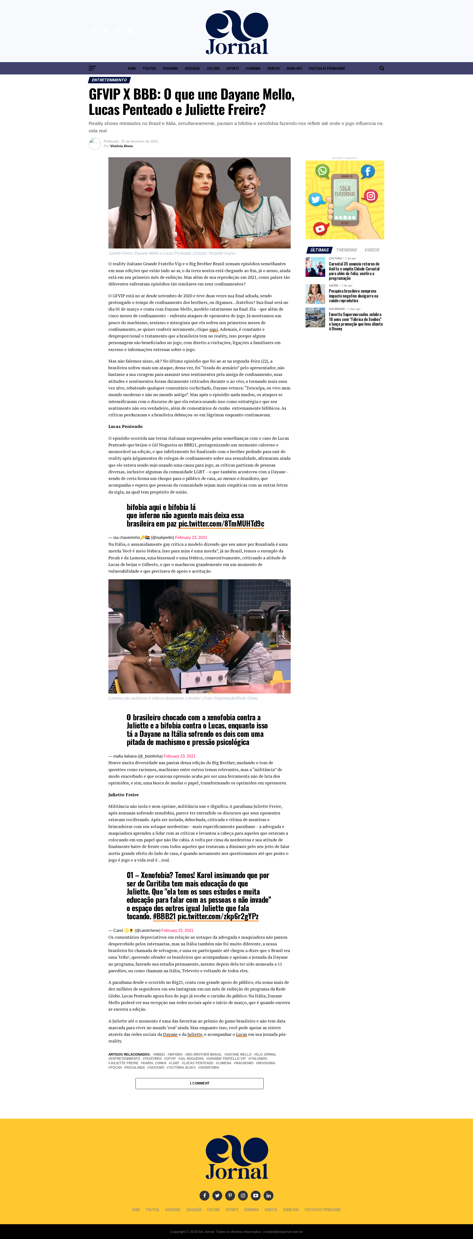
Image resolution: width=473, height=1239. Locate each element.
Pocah (116, 1067)
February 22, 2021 (177, 930)
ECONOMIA (253, 68)
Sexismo (156, 1067)
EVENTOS (273, 68)
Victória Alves (121, 146)
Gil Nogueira (192, 1059)
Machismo (244, 1063)
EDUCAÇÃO (192, 68)
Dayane (170, 1034)
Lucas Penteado (198, 1063)
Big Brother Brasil (204, 1054)
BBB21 (160, 1054)
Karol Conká (154, 1063)
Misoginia (266, 1063)
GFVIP (171, 1059)
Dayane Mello (239, 1054)
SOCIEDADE (170, 68)
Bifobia (176, 1054)
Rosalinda (135, 1067)
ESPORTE (232, 68)
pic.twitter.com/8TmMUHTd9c (221, 523)
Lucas (241, 1034)
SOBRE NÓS (294, 68)
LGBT (175, 1063)
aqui (213, 329)
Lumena (224, 1063)
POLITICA (149, 68)
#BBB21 (164, 915)
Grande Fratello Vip (227, 1059)
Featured (153, 1059)
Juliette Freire (124, 1063)
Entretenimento (125, 1059)
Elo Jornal (266, 1054)
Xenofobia (209, 1067)
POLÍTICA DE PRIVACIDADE (327, 68)
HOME (132, 68)
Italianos (258, 1059)
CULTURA (213, 68)
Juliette (194, 1034)
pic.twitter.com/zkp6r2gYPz (217, 915)
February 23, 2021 (191, 537)
